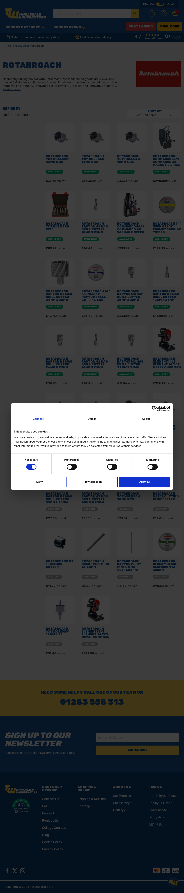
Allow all (144, 481)
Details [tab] (92, 418)
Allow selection (92, 481)
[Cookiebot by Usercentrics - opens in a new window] (154, 408)
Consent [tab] (38, 418)
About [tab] (146, 418)
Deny (39, 481)
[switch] (72, 467)
